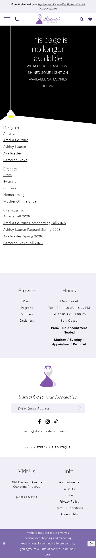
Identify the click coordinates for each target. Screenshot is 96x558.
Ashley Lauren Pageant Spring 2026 (32, 229)
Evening (9, 181)
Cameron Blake (15, 160)
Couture (9, 188)
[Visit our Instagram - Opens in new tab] (48, 421)
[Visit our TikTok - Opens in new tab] (56, 421)
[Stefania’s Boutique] (48, 19)
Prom (7, 175)
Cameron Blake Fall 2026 (23, 243)
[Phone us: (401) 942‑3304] (17, 19)
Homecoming (14, 195)
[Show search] (81, 19)
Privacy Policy (69, 502)
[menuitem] (7, 19)
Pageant (27, 308)
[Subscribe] (80, 408)
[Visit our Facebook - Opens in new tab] (39, 422)
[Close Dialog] (4, 543)
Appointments (69, 482)
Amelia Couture (15, 140)
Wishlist (69, 489)
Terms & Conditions (69, 508)
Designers (27, 321)
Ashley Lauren (14, 147)
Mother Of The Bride (20, 201)
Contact (69, 495)
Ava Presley (12, 153)
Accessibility (69, 514)
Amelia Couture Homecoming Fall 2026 (34, 223)
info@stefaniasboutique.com (48, 431)
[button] (7, 19)
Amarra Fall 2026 (16, 216)
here (47, 554)
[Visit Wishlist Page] (90, 19)
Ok (91, 543)
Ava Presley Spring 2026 (22, 236)
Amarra (9, 133)
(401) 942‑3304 (27, 497)
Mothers (27, 314)
